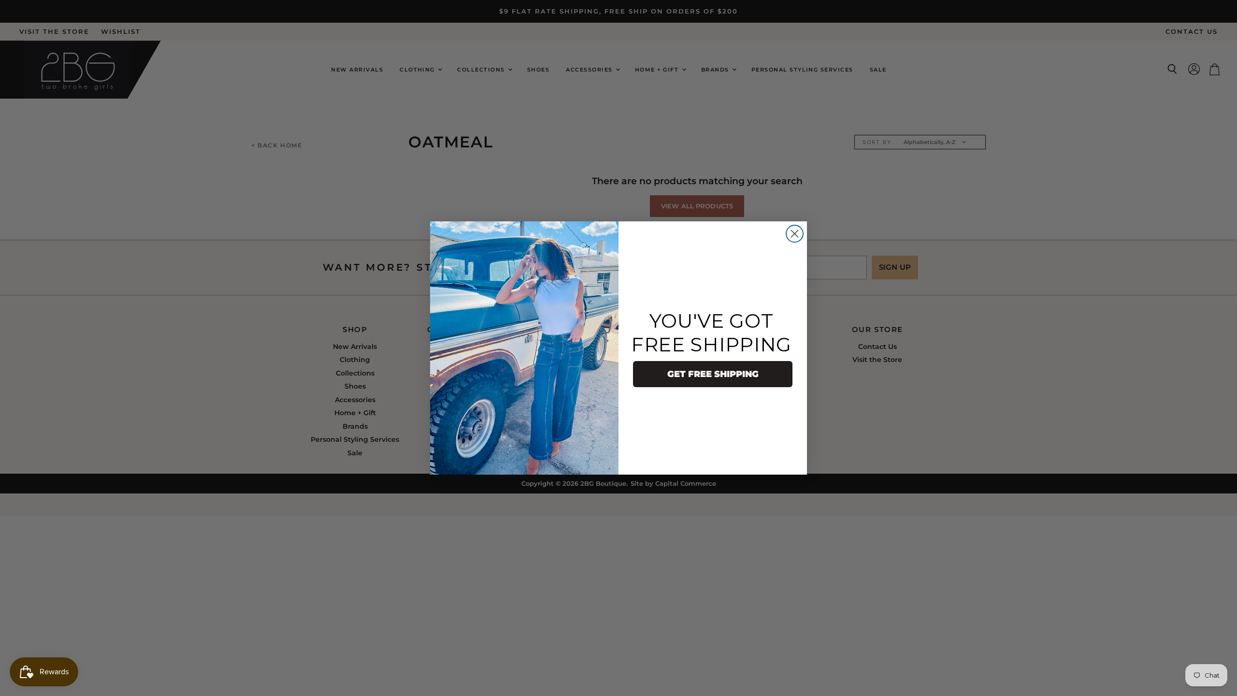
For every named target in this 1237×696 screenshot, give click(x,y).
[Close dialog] (794, 233)
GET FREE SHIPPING (713, 374)
